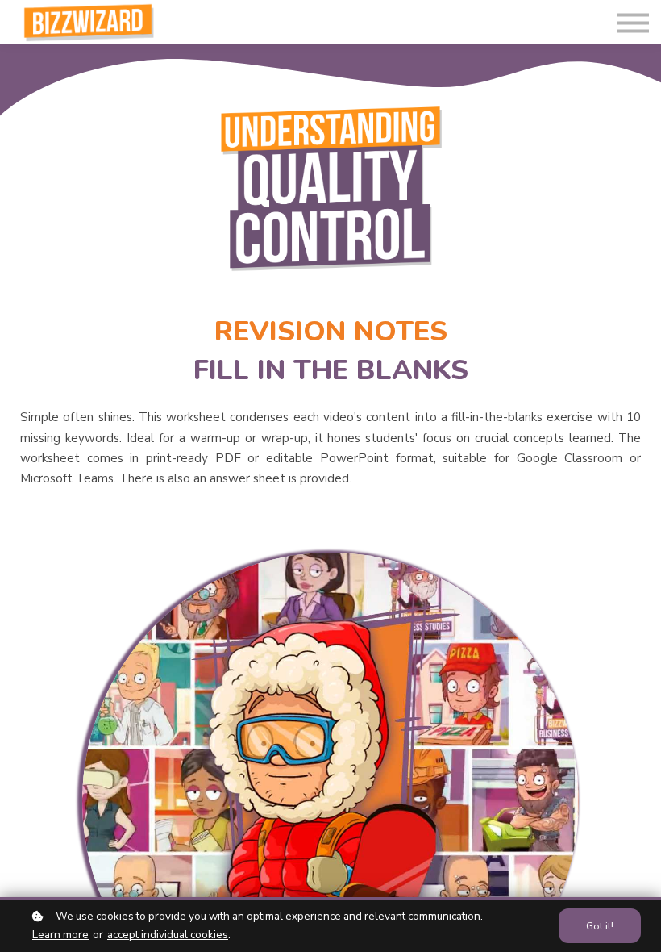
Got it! (599, 926)
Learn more (60, 934)
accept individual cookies (167, 934)
